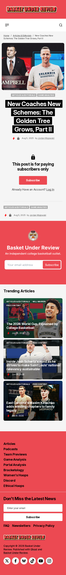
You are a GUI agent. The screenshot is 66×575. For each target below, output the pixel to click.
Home (6, 35)
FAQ (6, 526)
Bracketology (14, 470)
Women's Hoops (16, 475)
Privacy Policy (44, 526)
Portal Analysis (15, 465)
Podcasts (11, 449)
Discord (9, 480)
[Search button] (60, 25)
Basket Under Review (16, 552)
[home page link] (31, 9)
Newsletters (21, 526)
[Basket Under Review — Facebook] (15, 560)
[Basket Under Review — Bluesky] (23, 560)
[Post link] (33, 318)
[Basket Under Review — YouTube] (40, 560)
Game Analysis (15, 459)
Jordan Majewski (46, 138)
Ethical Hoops (14, 486)
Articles (9, 444)
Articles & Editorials (22, 35)
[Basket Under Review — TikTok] (32, 560)
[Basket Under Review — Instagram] (49, 560)
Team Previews (15, 454)
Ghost (34, 549)
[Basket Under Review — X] (7, 560)
